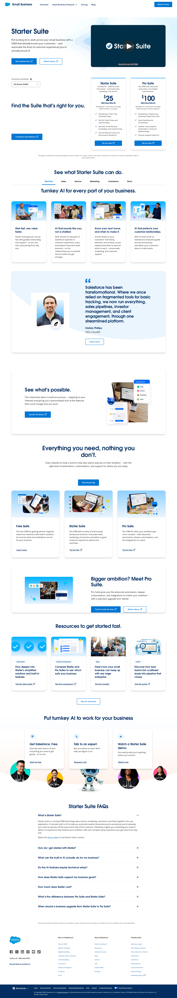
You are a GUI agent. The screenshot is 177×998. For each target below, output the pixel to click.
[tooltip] (31, 79)
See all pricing (88, 482)
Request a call (80, 762)
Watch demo (49, 61)
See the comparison (64, 684)
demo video (53, 837)
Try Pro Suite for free (104, 609)
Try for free (107, 143)
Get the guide (141, 684)
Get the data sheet (24, 684)
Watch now (123, 762)
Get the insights (102, 684)
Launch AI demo (36, 414)
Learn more (94, 341)
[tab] (48, 181)
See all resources (88, 701)
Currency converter (20, 79)
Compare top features (25, 137)
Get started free (23, 61)
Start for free (35, 762)
